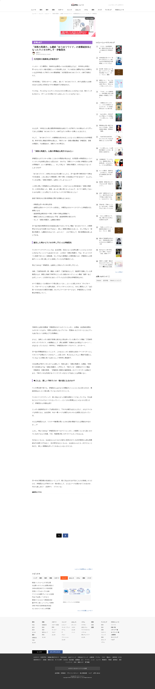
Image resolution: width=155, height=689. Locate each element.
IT (62, 632)
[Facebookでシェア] (65, 536)
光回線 (44, 659)
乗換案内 (104, 659)
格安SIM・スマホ (117, 657)
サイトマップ (114, 637)
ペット (73, 632)
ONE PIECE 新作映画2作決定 (41, 606)
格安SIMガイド (37, 659)
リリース (113, 624)
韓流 (43, 634)
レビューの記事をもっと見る (83, 569)
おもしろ (78, 9)
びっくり (74, 624)
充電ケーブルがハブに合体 (40, 591)
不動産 (110, 659)
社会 (33, 624)
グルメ (63, 634)
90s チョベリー (85, 634)
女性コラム (84, 627)
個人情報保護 (83, 673)
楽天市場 (105, 280)
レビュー (64, 624)
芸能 (53, 9)
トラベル (83, 632)
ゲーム (63, 629)
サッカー (54, 629)
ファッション (65, 637)
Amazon (99, 280)
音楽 (43, 629)
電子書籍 (87, 662)
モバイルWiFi (58, 659)
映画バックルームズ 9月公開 (41, 582)
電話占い (109, 657)
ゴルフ (53, 632)
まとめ (34, 632)
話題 (92, 627)
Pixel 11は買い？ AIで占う (40, 597)
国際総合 (34, 637)
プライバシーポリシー (73, 673)
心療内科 (92, 657)
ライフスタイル (85, 629)
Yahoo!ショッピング (115, 280)
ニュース (33, 9)
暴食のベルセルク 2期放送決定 (42, 600)
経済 (33, 627)
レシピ (93, 659)
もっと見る (118, 272)
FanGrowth (64, 657)
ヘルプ (112, 639)
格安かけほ (51, 659)
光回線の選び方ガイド (53, 657)
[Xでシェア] (59, 536)
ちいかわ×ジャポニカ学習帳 (41, 608)
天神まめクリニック (83, 657)
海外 (47, 9)
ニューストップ (112, 5)
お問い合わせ (96, 673)
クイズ (100, 9)
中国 (33, 640)
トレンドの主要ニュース (84, 610)
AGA (75, 662)
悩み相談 (71, 659)
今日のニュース (119, 9)
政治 (33, 629)
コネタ (73, 627)
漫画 (93, 9)
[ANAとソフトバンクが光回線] (77, 591)
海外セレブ (45, 632)
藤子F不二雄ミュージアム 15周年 (43, 603)
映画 (43, 627)
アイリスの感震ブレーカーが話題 (43, 594)
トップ (35, 578)
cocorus (65, 659)
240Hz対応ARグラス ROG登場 (42, 588)
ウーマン (87, 659)
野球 (53, 627)
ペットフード (68, 662)
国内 (41, 9)
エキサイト (121, 5)
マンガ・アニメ (66, 627)
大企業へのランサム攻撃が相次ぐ (43, 585)
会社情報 (57, 673)
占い (82, 659)
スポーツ (60, 9)
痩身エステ (81, 662)
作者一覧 (113, 627)
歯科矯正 (115, 659)
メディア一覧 (114, 629)
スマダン (83, 624)
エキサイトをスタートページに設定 (77, 668)
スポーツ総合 (55, 624)
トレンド (69, 9)
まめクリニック (72, 657)
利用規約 (63, 673)
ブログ (103, 657)
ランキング (108, 9)
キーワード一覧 (115, 632)
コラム (86, 9)
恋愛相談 (77, 659)
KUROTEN (43, 657)
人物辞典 (113, 634)
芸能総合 (44, 624)
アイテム (98, 657)
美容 (120, 659)
